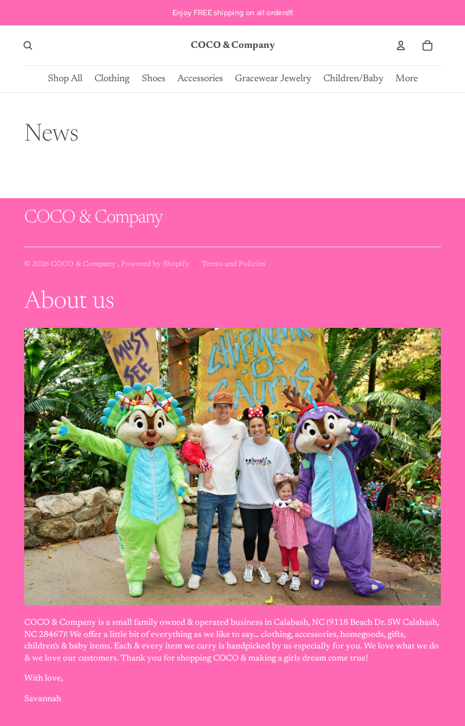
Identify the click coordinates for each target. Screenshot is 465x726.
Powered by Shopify (155, 264)
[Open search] (28, 45)
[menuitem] (406, 79)
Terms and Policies (233, 264)
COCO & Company (84, 264)
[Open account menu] (401, 45)
